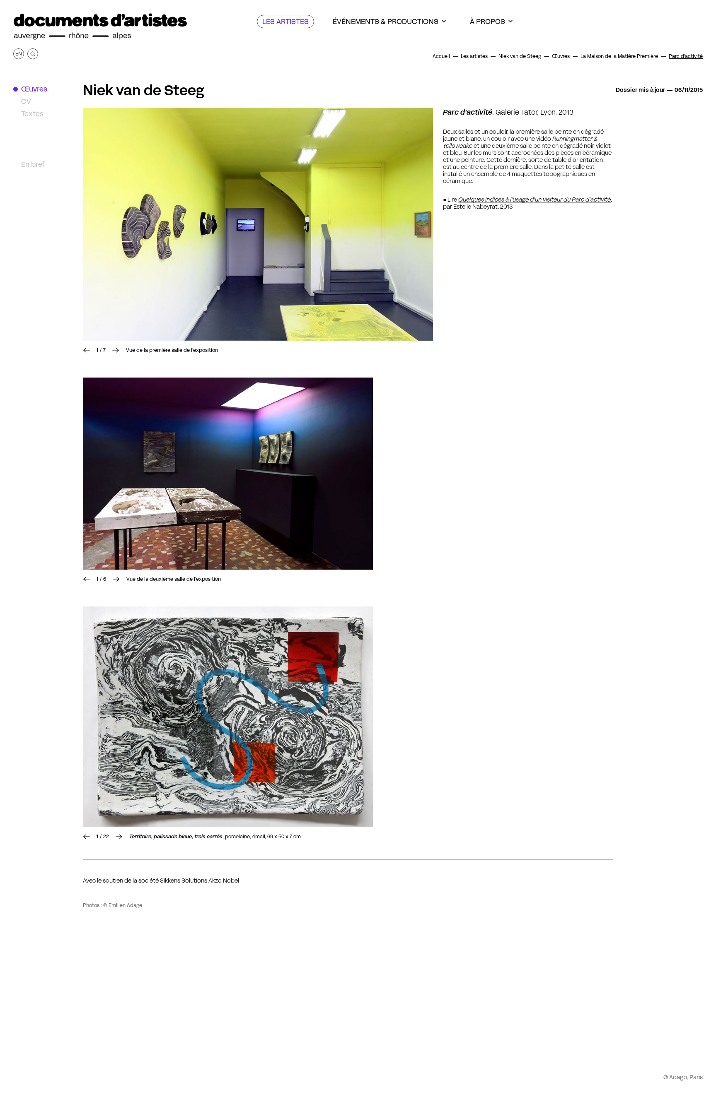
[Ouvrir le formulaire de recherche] (32, 53)
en (18, 53)
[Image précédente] (86, 350)
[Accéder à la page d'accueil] (100, 26)
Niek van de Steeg (143, 90)
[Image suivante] (258, 224)
